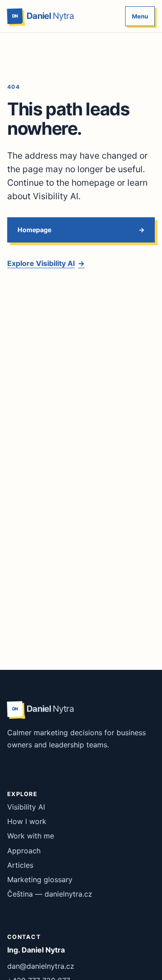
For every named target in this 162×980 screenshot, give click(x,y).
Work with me (30, 835)
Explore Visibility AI (46, 263)
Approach (23, 850)
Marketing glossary (39, 879)
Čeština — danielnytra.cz (49, 893)
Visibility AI (26, 806)
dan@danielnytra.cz (40, 966)
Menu (140, 16)
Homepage (34, 230)
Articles (20, 865)
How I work (26, 821)
